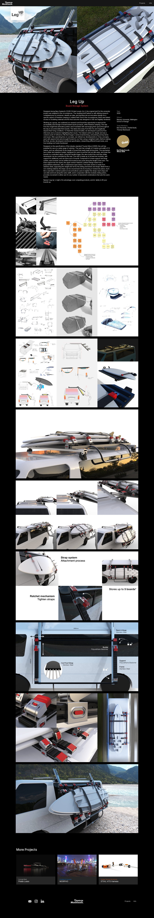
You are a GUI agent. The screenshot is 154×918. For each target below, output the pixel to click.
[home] (7, 3)
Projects (142, 3)
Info (150, 3)
